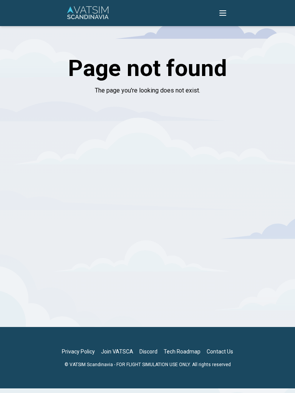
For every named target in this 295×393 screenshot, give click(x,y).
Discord (148, 351)
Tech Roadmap (182, 351)
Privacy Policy (78, 351)
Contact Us (220, 351)
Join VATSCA (117, 351)
